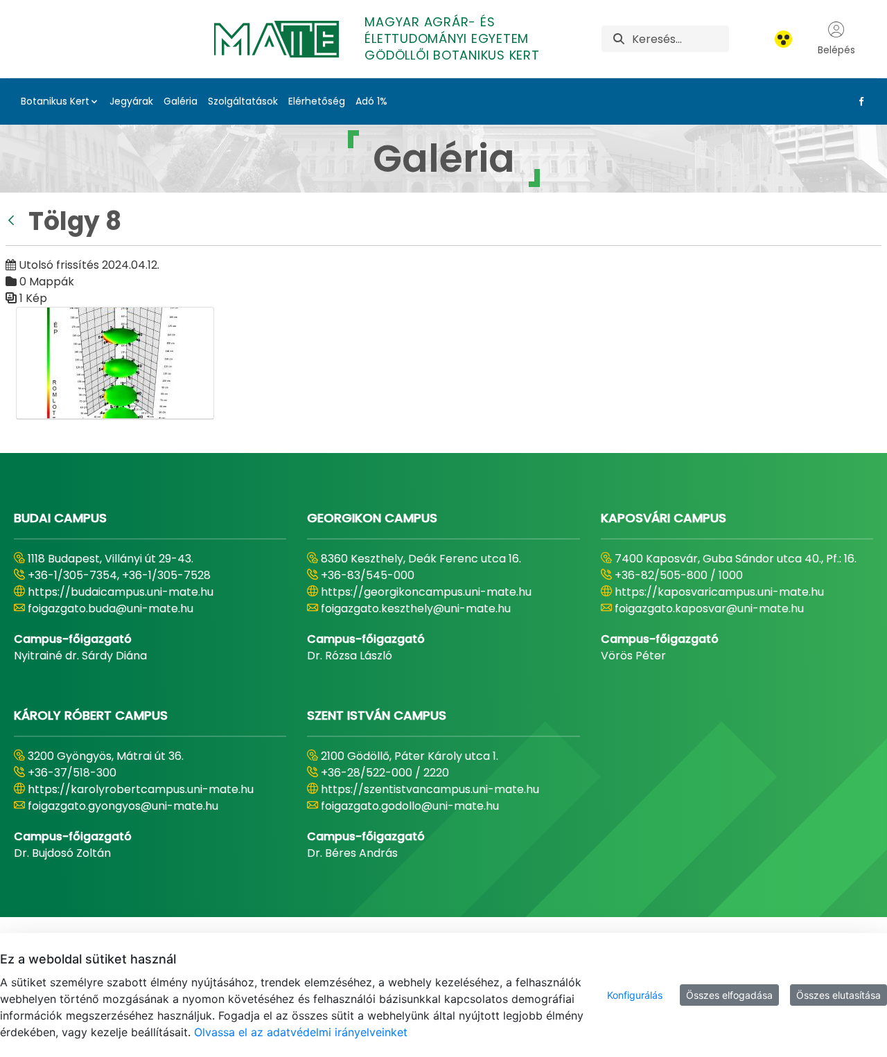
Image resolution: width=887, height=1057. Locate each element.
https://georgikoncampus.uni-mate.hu (426, 592)
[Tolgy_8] (115, 363)
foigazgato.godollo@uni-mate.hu (410, 806)
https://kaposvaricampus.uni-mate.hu (719, 592)
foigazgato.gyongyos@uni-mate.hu (123, 806)
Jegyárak (131, 101)
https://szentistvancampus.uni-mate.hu (430, 789)
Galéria (180, 101)
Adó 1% (371, 101)
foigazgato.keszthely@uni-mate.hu (416, 608)
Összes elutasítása (838, 995)
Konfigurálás (634, 995)
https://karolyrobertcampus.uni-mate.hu (141, 789)
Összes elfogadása (729, 995)
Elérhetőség (316, 101)
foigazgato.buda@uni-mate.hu (110, 608)
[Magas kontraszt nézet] (783, 39)
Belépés (836, 50)
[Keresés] (619, 39)
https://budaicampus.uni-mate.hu (120, 592)
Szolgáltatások (243, 101)
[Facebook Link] (858, 101)
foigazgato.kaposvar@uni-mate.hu (709, 608)
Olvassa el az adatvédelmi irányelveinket (300, 1032)
